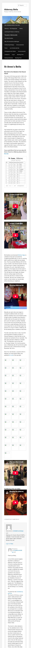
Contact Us (7, 54)
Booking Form (20, 54)
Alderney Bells (11, 9)
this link (6, 153)
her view (11, 355)
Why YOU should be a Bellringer (12, 41)
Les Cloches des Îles (14, 48)
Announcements (20, 44)
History (21, 28)
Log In (13, 54)
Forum (6, 48)
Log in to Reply (9, 543)
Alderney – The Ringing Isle (11, 28)
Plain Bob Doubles (9, 38)
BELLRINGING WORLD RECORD (12, 25)
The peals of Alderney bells (11, 35)
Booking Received (9, 57)
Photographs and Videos (10, 51)
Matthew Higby (21, 255)
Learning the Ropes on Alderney (12, 31)
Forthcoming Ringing (9, 44)
